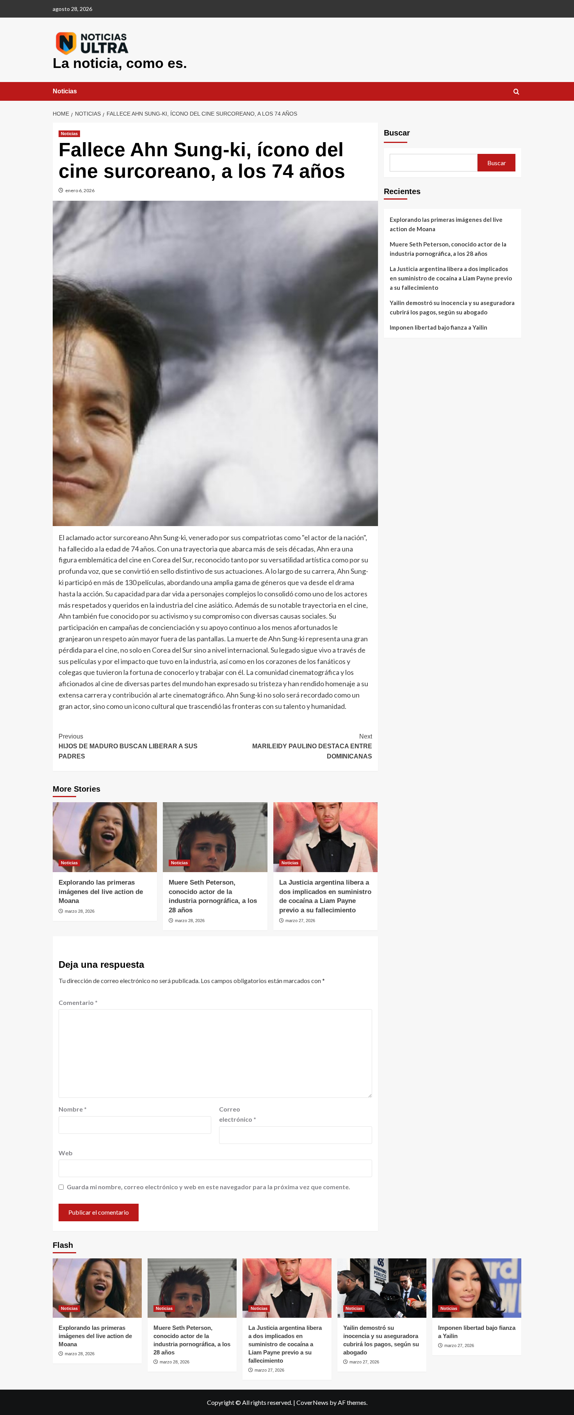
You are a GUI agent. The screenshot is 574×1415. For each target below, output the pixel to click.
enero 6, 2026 (79, 190)
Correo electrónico (237, 1114)
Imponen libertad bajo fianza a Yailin (438, 327)
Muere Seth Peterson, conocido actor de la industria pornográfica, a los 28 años (448, 249)
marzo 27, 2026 (300, 920)
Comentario (78, 1002)
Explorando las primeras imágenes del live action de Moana (101, 892)
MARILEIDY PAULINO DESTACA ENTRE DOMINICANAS (312, 746)
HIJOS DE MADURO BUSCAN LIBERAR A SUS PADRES (128, 746)
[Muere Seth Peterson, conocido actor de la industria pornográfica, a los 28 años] (215, 837)
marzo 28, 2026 (79, 911)
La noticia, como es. (120, 63)
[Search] (516, 92)
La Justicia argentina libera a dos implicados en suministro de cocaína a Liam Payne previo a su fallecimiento (451, 278)
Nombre (73, 1109)
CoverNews (312, 1402)
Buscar (397, 132)
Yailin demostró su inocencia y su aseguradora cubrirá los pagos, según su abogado (452, 307)
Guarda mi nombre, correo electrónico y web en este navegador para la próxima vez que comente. (208, 1186)
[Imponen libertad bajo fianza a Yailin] (476, 1288)
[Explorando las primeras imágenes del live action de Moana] (105, 837)
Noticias (65, 91)
